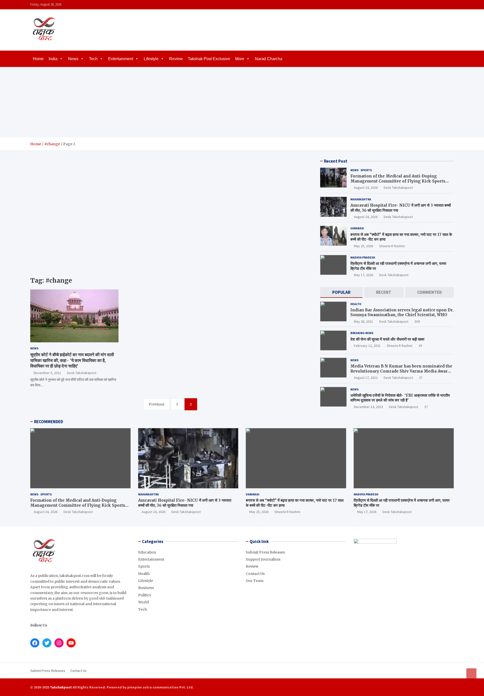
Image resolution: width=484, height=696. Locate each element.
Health (355, 304)
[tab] (341, 292)
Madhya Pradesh (362, 257)
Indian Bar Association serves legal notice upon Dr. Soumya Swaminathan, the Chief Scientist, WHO (401, 312)
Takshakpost (61, 687)
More (239, 59)
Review (176, 59)
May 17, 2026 (363, 275)
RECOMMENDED (48, 421)
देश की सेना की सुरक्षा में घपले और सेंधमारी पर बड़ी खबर (387, 339)
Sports (366, 170)
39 (420, 345)
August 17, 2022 (366, 377)
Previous (156, 404)
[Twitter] (444, 5)
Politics (144, 595)
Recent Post (335, 161)
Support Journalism (263, 559)
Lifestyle (151, 59)
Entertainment (120, 59)
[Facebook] (431, 5)
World (143, 602)
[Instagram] (437, 5)
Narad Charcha (268, 59)
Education (147, 552)
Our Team (254, 580)
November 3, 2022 (47, 373)
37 (420, 377)
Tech (93, 59)
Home (38, 59)
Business (146, 587)
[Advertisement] (242, 102)
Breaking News (361, 333)
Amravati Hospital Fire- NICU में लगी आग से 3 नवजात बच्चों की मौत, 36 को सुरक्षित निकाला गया (184, 503)
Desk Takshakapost (81, 373)
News (73, 59)
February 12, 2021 (367, 345)
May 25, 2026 (363, 246)
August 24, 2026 (366, 187)
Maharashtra (360, 199)
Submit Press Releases (265, 552)
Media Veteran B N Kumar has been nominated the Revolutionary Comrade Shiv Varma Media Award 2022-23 (401, 371)
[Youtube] (450, 5)
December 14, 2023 (368, 407)
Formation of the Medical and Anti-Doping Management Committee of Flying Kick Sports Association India (397, 181)
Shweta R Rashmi (392, 246)
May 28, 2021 (363, 321)
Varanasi (357, 228)
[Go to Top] (471, 673)
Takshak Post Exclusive (209, 59)
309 (417, 321)
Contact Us (255, 573)
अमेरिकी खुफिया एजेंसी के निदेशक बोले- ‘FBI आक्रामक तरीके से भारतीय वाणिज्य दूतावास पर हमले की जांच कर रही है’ (400, 398)
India (53, 59)
